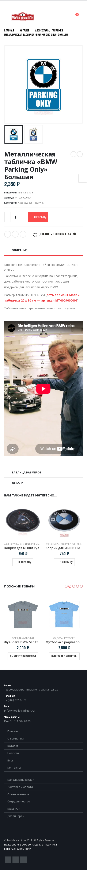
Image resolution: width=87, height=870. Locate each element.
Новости (13, 753)
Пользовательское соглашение (23, 844)
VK (23, 234)
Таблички (38, 202)
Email (15, 234)
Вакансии (13, 809)
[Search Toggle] (67, 16)
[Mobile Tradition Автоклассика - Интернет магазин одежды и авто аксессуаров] (22, 16)
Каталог (12, 746)
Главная (12, 731)
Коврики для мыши (31, 543)
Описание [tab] (19, 250)
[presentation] (9, 84)
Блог (10, 760)
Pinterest (15, 859)
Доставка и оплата (20, 787)
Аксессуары (25, 202)
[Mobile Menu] (7, 16)
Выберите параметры (23, 656)
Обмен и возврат (19, 794)
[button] (66, 586)
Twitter (7, 234)
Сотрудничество (18, 801)
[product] (22, 520)
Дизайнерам (15, 816)
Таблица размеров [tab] (27, 472)
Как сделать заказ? (20, 780)
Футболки (28, 638)
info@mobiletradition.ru (19, 710)
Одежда (16, 638)
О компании (15, 738)
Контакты (14, 767)
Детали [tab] (17, 483)
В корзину (40, 217)
